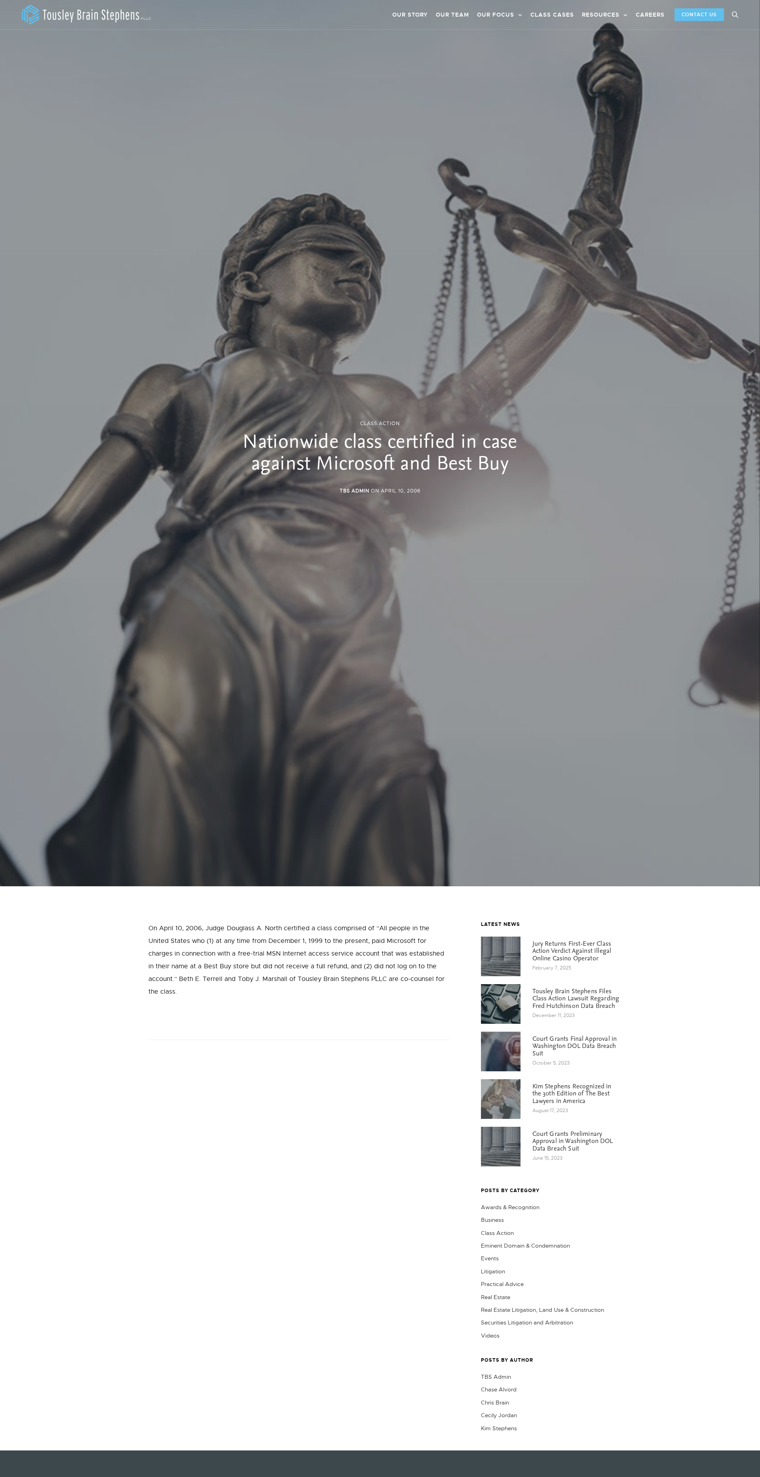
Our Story (410, 14)
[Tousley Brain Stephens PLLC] (86, 15)
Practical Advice (502, 1284)
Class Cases (552, 14)
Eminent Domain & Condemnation (525, 1245)
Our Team (452, 14)
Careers (650, 14)
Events (490, 1258)
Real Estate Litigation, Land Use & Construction (542, 1309)
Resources (600, 14)
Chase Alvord (499, 1389)
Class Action (380, 423)
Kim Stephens (499, 1428)
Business (492, 1219)
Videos (490, 1335)
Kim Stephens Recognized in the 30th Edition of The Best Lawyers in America (572, 1094)
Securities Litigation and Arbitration (527, 1322)
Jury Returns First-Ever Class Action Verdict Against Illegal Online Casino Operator (572, 951)
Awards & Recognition (510, 1207)
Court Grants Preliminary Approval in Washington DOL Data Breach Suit (572, 1141)
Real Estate (495, 1297)
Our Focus (495, 14)
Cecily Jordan (499, 1415)
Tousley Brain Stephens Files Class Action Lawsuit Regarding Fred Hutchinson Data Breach (575, 998)
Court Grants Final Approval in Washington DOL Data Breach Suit (574, 1046)
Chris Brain (495, 1402)
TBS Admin (354, 491)
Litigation (493, 1271)
